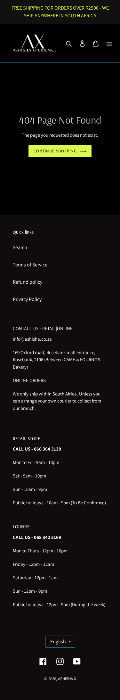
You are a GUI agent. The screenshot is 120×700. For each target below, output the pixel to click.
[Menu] (109, 43)
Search (20, 247)
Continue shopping (55, 150)
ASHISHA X (67, 678)
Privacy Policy (27, 299)
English (58, 641)
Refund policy (27, 282)
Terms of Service (30, 264)
